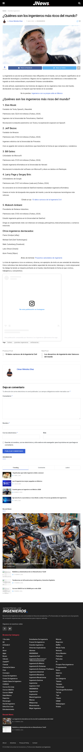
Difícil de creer (8, 706)
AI (3, 648)
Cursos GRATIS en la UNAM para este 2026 (26, 588)
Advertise (13, 743)
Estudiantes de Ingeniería (38, 639)
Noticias (59, 650)
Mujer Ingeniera (35, 708)
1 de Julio (6, 639)
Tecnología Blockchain (64, 690)
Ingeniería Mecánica (36, 675)
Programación (61, 667)
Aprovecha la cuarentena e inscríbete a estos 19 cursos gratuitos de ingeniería (39, 498)
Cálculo (5, 659)
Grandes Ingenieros (14, 11)
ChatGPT (6, 662)
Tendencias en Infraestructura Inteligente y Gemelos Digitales (33, 580)
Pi (56, 662)
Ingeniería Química (36, 680)
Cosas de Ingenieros (10, 678)
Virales (58, 706)
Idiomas (32, 650)
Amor (5, 650)
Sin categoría (61, 678)
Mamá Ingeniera (35, 697)
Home (4, 11)
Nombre (6, 423)
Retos (58, 670)
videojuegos (60, 704)
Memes (32, 700)
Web (44, 433)
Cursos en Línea (8, 687)
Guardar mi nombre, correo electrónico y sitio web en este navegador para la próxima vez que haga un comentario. (41, 444)
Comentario (8, 396)
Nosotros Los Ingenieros (43, 747)
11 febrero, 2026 (10, 566)
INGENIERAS (33, 653)
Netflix (58, 645)
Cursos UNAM (8, 692)
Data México (7, 695)
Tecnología (60, 687)
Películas (59, 656)
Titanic (58, 698)
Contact (34, 743)
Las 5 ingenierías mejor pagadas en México (27, 481)
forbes (10, 342)
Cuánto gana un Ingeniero (12, 681)
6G (4, 642)
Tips (57, 695)
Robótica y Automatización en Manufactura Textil (29, 572)
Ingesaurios (33, 691)
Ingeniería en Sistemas (37, 666)
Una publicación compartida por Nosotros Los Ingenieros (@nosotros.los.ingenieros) (33, 337)
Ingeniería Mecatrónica (37, 677)
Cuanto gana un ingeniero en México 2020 (26, 489)
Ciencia (5, 664)
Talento (58, 681)
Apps (4, 653)
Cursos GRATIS (8, 690)
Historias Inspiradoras (37, 648)
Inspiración (33, 694)
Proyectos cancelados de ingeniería (48, 258)
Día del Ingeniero (9, 704)
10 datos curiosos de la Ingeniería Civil (46, 200)
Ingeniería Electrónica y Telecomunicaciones (37, 660)
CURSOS (6, 684)
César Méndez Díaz (16, 21)
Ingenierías (33, 683)
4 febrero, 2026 (17, 591)
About (4, 743)
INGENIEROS (41, 21)
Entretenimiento (8, 709)
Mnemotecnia (34, 705)
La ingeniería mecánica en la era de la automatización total (24, 564)
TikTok (58, 692)
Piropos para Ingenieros (65, 664)
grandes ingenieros (21, 342)
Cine (4, 670)
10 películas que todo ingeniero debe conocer (28, 473)
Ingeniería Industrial (36, 672)
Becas (5, 656)
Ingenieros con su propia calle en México (47, 93)
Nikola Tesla (60, 648)
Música (58, 639)
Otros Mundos (61, 653)
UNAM (58, 701)
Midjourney (33, 703)
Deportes (6, 698)
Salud (58, 676)
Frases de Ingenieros (37, 642)
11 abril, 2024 (30, 21)
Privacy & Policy (24, 743)
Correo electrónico (10, 433)
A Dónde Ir (6, 645)
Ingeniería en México (36, 663)
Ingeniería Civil (34, 656)
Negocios (59, 642)
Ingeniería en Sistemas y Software (41, 669)
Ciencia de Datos (9, 667)
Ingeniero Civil (34, 686)
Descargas (6, 701)
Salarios (59, 673)
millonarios (34, 342)
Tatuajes (59, 684)
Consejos (6, 673)
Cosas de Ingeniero (10, 676)
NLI (8, 747)
